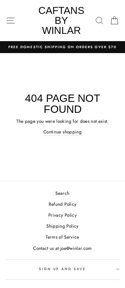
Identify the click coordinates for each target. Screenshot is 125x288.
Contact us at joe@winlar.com (62, 248)
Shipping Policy (62, 226)
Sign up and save (62, 268)
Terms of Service (62, 237)
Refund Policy (62, 204)
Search (62, 193)
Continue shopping (62, 131)
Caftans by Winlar (61, 20)
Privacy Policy (62, 215)
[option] (62, 47)
